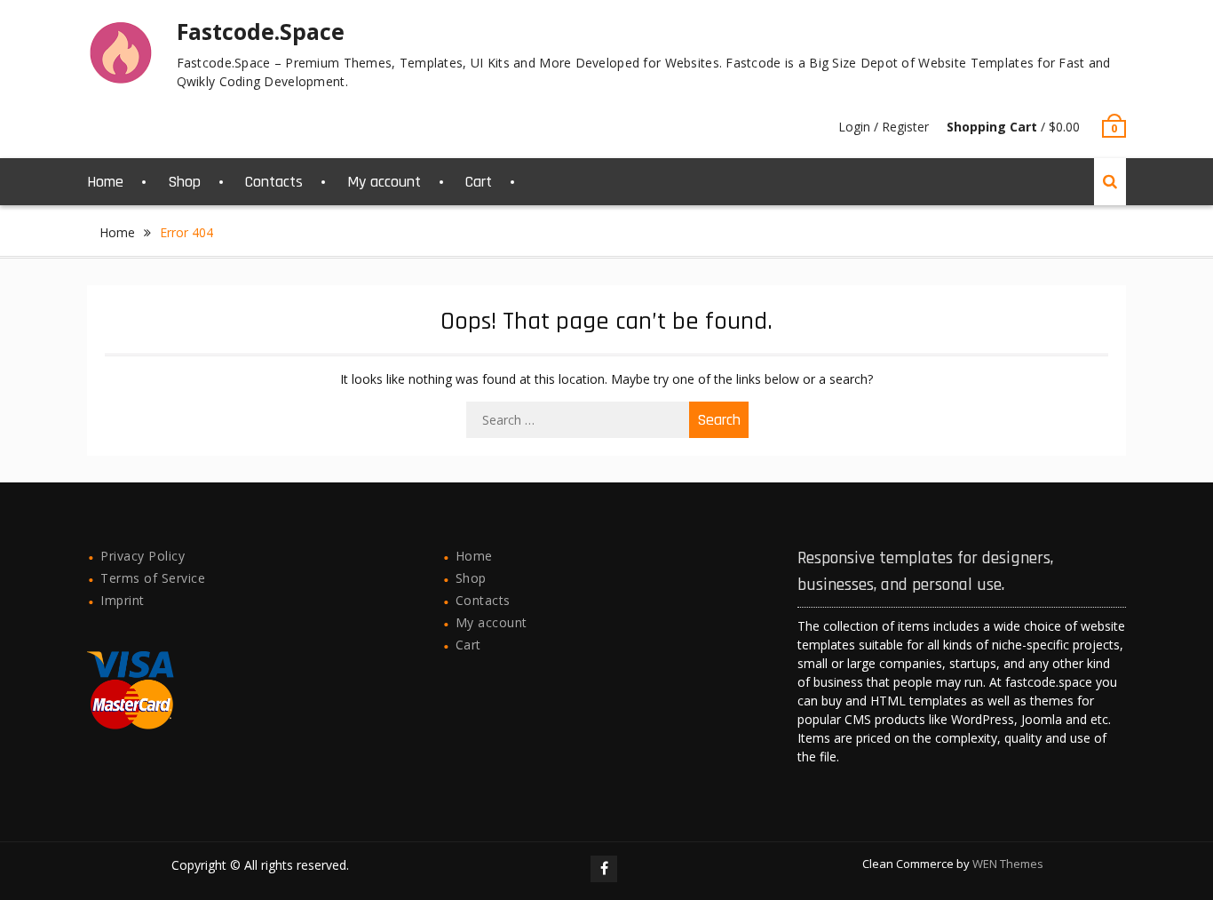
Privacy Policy (142, 555)
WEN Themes (1007, 864)
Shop (184, 181)
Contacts (274, 181)
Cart (478, 181)
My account (384, 181)
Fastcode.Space (261, 31)
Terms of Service (152, 577)
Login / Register (883, 126)
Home (105, 181)
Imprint (122, 600)
